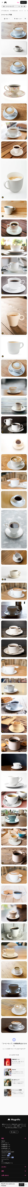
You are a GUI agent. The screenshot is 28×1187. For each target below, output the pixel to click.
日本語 (14, 1132)
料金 (18, 2)
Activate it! (21, 1184)
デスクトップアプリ (7, 1157)
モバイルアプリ (5, 1159)
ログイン (23, 2)
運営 (2, 1171)
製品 (2, 1138)
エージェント (5, 1153)
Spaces (3, 1141)
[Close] (26, 1185)
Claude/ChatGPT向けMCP (7, 1152)
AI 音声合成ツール (5, 1148)
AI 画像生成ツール (5, 1144)
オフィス (21, 10)
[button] (14, 1132)
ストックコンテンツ (6, 1150)
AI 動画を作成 (14, 10)
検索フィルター (19, 18)
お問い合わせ (5, 1175)
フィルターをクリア (20, 1048)
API (2, 1161)
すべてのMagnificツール (7, 1163)
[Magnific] (14, 1120)
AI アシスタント (5, 1143)
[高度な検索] (25, 18)
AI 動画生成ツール (5, 1146)
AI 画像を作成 (6, 10)
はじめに (3, 1167)
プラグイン (5, 1155)
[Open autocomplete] (3, 6)
